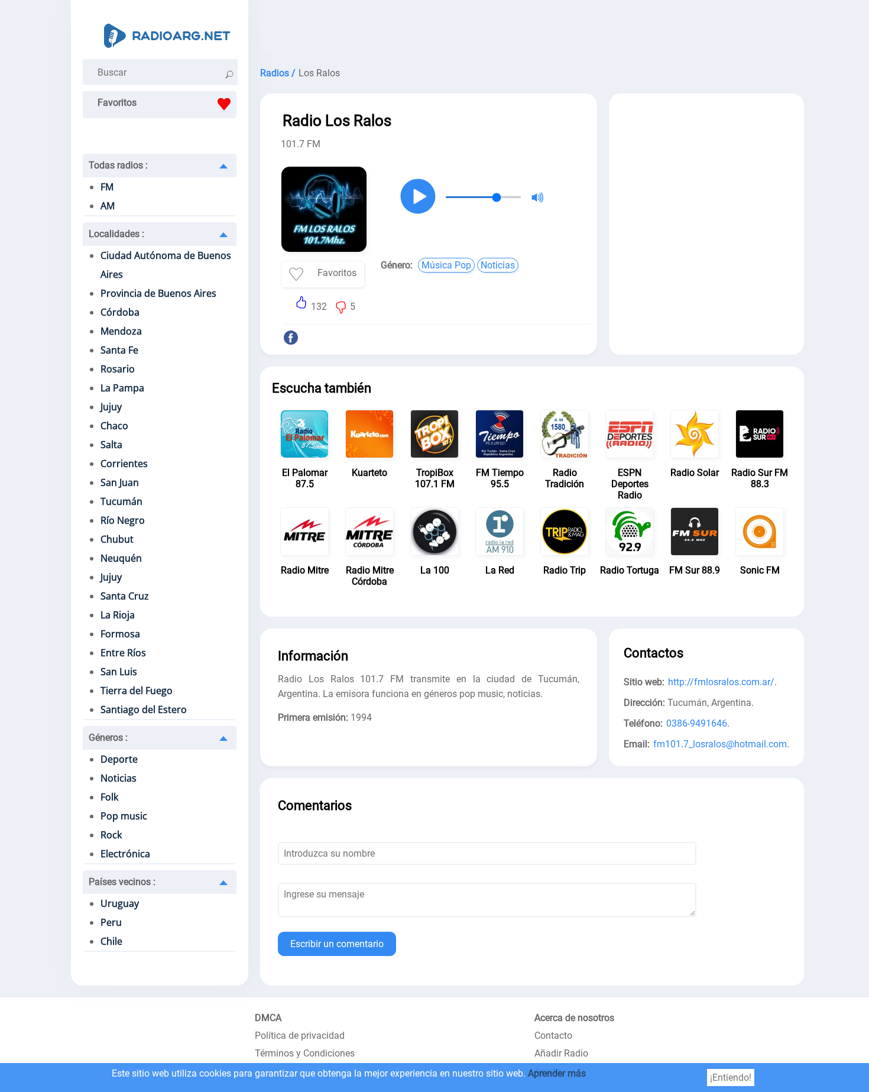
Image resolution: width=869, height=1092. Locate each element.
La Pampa (122, 387)
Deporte (119, 759)
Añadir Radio (561, 1053)
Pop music (123, 815)
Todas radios (118, 165)
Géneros (108, 737)
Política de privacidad (300, 1035)
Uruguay (119, 903)
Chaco (114, 425)
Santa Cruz (124, 595)
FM (107, 186)
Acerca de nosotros (574, 1017)
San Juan (119, 482)
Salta (111, 444)
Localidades (116, 233)
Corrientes (124, 463)
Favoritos (117, 102)
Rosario (117, 368)
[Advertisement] (532, 29)
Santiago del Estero (143, 709)
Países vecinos (122, 881)
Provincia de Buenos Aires (158, 293)
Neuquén (121, 558)
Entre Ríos (123, 652)
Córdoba (120, 312)
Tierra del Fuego (136, 690)
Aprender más (557, 1073)
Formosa (120, 633)
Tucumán (121, 501)
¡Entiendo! (730, 1077)
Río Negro (122, 520)
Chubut (117, 539)
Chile (111, 941)
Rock (111, 834)
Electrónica (125, 853)
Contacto (553, 1035)
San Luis (118, 671)
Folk (109, 796)
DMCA (268, 1017)
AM (107, 205)
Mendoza (121, 331)
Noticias (118, 778)
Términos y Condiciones (305, 1053)
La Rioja (117, 614)
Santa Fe (119, 350)
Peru (111, 922)
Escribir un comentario (337, 944)
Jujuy (111, 406)
